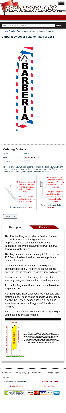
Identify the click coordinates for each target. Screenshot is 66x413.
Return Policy (36, 373)
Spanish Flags (15, 31)
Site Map (5, 377)
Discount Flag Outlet (49, 381)
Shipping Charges (52, 373)
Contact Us (6, 373)
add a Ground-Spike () (52, 206)
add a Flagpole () (22, 207)
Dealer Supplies (16, 386)
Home (4, 31)
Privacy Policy (21, 373)
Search (58, 25)
